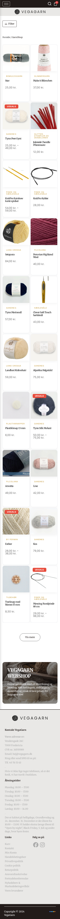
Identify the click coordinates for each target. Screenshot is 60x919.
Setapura (9, 254)
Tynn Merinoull (13, 312)
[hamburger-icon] (6, 3)
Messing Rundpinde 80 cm (43, 605)
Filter (11, 23)
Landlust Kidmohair (15, 370)
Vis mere (30, 637)
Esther (8, 543)
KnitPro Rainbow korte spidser (14, 200)
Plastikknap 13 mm (15, 428)
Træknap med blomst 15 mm (12, 603)
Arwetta (9, 486)
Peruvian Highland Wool (43, 256)
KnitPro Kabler (40, 198)
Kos (35, 543)
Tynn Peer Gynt (13, 138)
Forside (6, 37)
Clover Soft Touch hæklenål (42, 314)
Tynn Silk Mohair (42, 428)
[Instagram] (42, 844)
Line (35, 486)
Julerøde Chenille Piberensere (41, 143)
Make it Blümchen (42, 80)
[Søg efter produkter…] (50, 4)
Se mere (16, 58)
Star (7, 80)
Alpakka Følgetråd (42, 370)
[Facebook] (35, 844)
